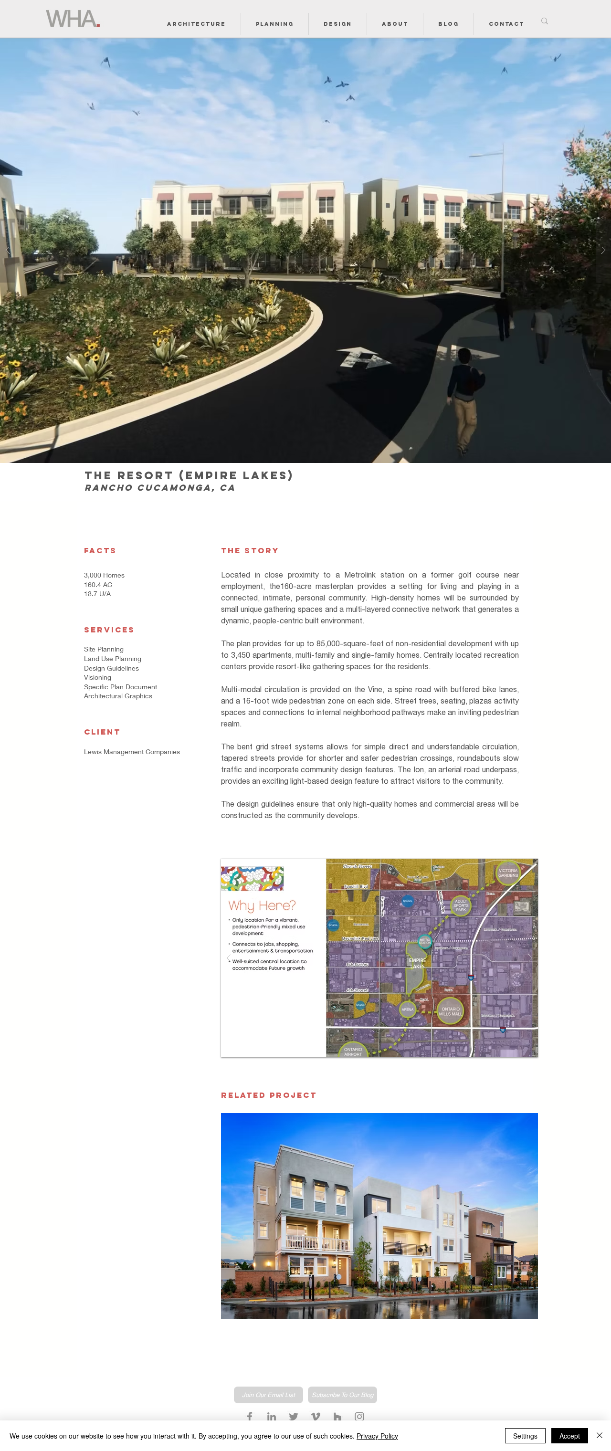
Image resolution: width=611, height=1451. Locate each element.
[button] (196, 24)
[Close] (599, 1435)
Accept (569, 1435)
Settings (525, 1435)
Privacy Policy (377, 1435)
